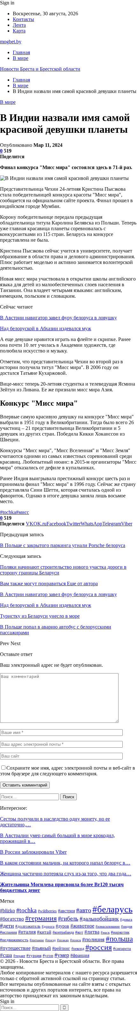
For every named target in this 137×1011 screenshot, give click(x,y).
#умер (61, 955)
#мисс (22, 512)
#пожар (63, 940)
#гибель (68, 918)
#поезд (50, 940)
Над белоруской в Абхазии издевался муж (45, 328)
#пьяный (41, 948)
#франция (79, 955)
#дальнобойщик (99, 918)
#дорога (48, 926)
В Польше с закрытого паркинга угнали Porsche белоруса (62, 545)
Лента (19, 25)
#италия (27, 932)
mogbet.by (10, 41)
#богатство (12, 919)
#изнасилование (108, 926)
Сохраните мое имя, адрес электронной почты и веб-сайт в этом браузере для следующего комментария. (67, 770)
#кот (79, 932)
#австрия (66, 910)
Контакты (23, 19)
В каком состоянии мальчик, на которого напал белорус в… (65, 862)
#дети (7, 925)
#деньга (126, 919)
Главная (21, 52)
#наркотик (120, 932)
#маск (105, 932)
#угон (48, 955)
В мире (20, 58)
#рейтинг (61, 948)
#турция (33, 955)
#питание (37, 940)
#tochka (8, 512)
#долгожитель (27, 926)
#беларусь (112, 909)
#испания (8, 932)
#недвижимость (14, 939)
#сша (6, 955)
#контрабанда (63, 932)
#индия (126, 926)
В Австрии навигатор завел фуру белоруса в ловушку (58, 317)
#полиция (93, 939)
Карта (19, 30)
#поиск (75, 940)
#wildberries (47, 911)
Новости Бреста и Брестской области (40, 69)
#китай (44, 932)
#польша (119, 939)
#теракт (19, 956)
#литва (91, 932)
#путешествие (15, 948)
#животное (82, 926)
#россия (98, 947)
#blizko (7, 910)
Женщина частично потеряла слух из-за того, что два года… (65, 873)
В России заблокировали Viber (33, 852)
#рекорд (77, 948)
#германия (41, 918)
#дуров (62, 926)
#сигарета (122, 948)
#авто (83, 910)
